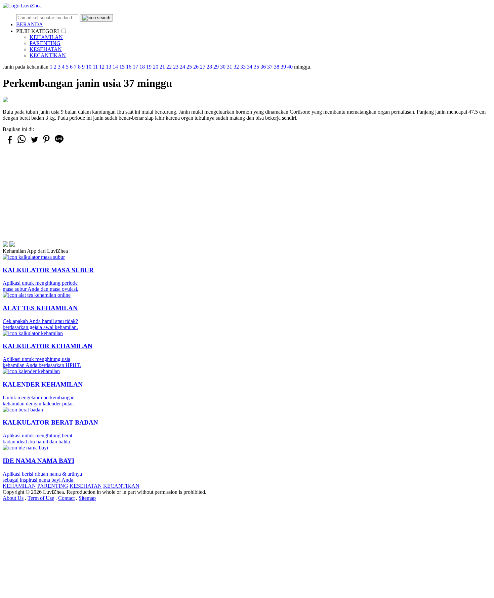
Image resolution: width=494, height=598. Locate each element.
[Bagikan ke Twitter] (34, 143)
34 (249, 67)
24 (182, 67)
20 (155, 67)
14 (115, 67)
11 (95, 67)
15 (122, 67)
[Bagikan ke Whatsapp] (21, 143)
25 (189, 67)
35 (256, 67)
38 (276, 67)
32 (236, 67)
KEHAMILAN (46, 37)
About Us (13, 498)
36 (263, 67)
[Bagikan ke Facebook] (9, 143)
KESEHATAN (46, 49)
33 (243, 67)
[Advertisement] (204, 194)
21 (162, 67)
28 (209, 67)
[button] (63, 31)
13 (108, 67)
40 (290, 67)
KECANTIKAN (48, 55)
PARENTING (45, 43)
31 (229, 67)
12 (102, 67)
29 (216, 67)
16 (128, 67)
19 (149, 67)
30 (222, 67)
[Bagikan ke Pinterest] (46, 143)
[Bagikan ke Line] (59, 143)
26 (196, 67)
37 (270, 67)
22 (169, 67)
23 (175, 67)
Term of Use (41, 498)
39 (283, 67)
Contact (66, 498)
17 (135, 67)
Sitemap (87, 498)
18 (142, 67)
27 (202, 67)
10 (88, 67)
